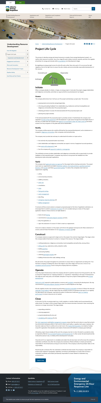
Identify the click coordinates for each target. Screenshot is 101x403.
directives (59, 166)
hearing (48, 215)
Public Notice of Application (36, 381)
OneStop (56, 8)
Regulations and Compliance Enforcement (52, 16)
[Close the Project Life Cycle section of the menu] (27, 54)
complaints (70, 282)
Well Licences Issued (53, 381)
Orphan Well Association (74, 326)
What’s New (67, 8)
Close (92, 399)
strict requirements (43, 322)
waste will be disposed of (47, 146)
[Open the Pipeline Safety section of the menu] (27, 72)
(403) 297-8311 (16, 381)
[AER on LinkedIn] (6, 390)
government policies (59, 167)
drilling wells (41, 246)
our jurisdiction (62, 61)
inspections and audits (70, 288)
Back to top (40, 360)
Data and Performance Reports (76, 16)
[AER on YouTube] (14, 390)
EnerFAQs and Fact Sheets (14, 76)
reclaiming (49, 318)
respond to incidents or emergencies (60, 149)
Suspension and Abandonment (16, 58)
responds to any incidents (42, 290)
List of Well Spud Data (54, 384)
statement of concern (56, 208)
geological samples (49, 254)
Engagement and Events (13, 61)
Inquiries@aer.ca (15, 384)
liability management (43, 202)
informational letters (73, 166)
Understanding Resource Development (13, 16)
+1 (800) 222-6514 (82, 391)
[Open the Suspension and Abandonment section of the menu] (27, 57)
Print (94, 44)
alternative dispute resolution (55, 217)
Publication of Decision (65, 229)
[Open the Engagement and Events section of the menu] (27, 61)
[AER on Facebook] (9, 390)
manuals (45, 167)
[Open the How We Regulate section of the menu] (27, 50)
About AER (90, 16)
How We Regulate (11, 50)
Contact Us (47, 8)
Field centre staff (40, 282)
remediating (41, 318)
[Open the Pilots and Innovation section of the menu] (27, 65)
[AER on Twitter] (11, 390)
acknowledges (35, 393)
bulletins (65, 166)
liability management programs (58, 322)
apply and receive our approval (54, 164)
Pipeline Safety (11, 72)
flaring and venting (43, 191)
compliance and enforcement (43, 265)
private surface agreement (49, 119)
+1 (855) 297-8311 (18, 387)
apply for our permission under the (72, 121)
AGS (21, 3)
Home (37, 44)
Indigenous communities (47, 132)
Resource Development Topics (15, 68)
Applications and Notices (34, 16)
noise (39, 188)
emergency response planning (46, 200)
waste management (43, 194)
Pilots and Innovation (12, 65)
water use (40, 182)
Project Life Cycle (11, 54)
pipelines (45, 248)
